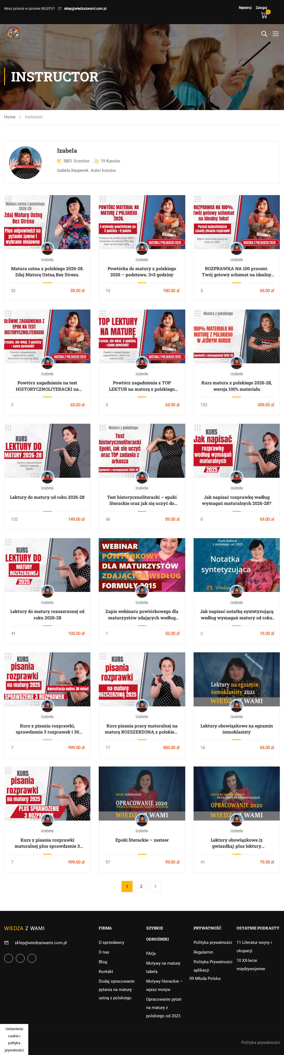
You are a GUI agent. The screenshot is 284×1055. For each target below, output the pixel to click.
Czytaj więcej (47, 222)
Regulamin (203, 952)
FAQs (151, 953)
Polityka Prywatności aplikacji (213, 966)
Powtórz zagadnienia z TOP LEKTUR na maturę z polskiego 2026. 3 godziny (142, 386)
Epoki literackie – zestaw (142, 840)
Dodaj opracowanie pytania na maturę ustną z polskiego (117, 989)
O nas (104, 952)
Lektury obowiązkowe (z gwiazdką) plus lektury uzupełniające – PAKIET (237, 843)
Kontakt (106, 971)
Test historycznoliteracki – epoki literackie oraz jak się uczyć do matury (142, 500)
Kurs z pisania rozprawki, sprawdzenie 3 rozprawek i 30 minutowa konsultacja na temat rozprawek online (47, 729)
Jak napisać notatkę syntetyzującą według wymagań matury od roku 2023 (236, 614)
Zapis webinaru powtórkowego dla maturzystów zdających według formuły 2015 (141, 614)
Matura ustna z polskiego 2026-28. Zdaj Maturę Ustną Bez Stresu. (47, 271)
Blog (103, 961)
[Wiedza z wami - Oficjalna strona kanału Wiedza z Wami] (14, 33)
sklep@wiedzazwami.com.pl (85, 9)
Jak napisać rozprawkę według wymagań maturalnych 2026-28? (236, 500)
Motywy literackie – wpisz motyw (164, 985)
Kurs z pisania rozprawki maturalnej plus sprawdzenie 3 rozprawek (47, 843)
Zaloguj (261, 8)
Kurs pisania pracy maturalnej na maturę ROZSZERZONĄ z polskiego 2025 (142, 729)
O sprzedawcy (111, 942)
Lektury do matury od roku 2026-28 (47, 497)
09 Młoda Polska (204, 978)
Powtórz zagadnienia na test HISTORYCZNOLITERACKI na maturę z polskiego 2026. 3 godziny (47, 386)
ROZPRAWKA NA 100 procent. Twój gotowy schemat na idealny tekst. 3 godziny (236, 271)
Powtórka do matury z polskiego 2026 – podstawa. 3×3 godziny (142, 271)
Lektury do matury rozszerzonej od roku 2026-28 (47, 614)
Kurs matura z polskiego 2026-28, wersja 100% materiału (236, 386)
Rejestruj (245, 8)
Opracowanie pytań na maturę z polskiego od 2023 (163, 1007)
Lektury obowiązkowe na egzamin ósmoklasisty (237, 729)
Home (10, 116)
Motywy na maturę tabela (163, 967)
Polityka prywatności (213, 942)
